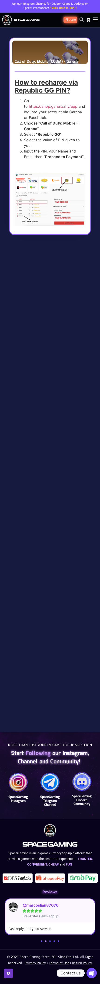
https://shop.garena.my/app (53, 106)
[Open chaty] (92, 973)
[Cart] (88, 20)
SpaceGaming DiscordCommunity (82, 800)
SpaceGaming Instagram (18, 799)
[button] (41, 941)
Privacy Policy (35, 963)
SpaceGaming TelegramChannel (50, 800)
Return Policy (82, 963)
